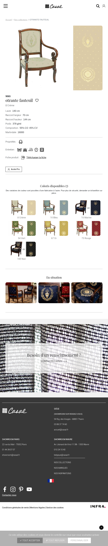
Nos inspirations (62, 473)
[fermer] (101, 527)
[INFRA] (98, 505)
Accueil (8, 20)
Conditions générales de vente (15, 507)
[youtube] (29, 489)
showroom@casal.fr (11, 455)
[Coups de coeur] (37, 100)
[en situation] (21, 292)
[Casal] (54, 6)
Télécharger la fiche (36, 157)
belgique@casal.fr (62, 455)
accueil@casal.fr (61, 430)
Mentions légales (37, 507)
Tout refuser (56, 540)
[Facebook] (4, 489)
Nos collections (20, 20)
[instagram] (13, 489)
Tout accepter (31, 540)
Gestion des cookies (55, 507)
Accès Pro (15, 169)
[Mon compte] (104, 5)
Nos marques (60, 468)
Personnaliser (79, 540)
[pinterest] (21, 489)
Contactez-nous (51, 361)
